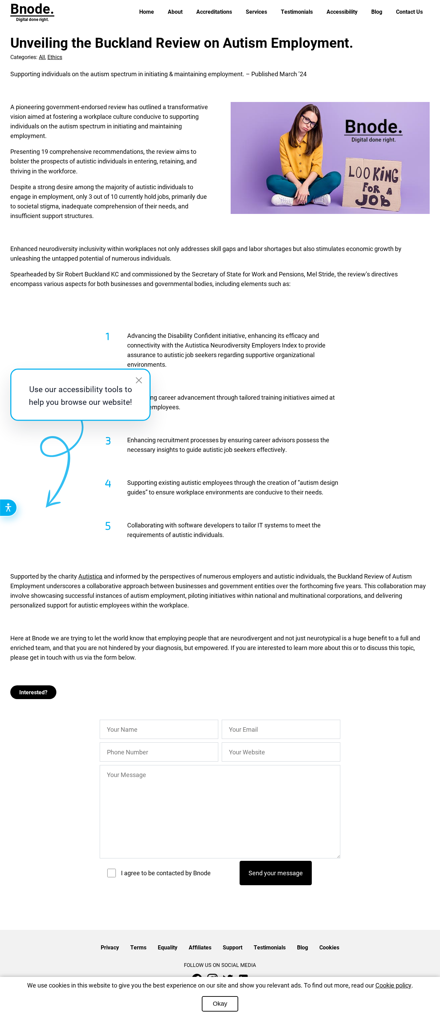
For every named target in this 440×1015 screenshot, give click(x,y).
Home (146, 11)
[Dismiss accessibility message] (138, 380)
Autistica (90, 576)
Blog (376, 11)
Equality (167, 947)
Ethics (54, 56)
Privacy (110, 947)
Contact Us (409, 11)
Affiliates (200, 947)
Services (256, 11)
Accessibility (342, 11)
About (175, 11)
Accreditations (214, 11)
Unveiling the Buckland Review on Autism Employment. (181, 42)
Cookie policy (393, 985)
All (42, 56)
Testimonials (297, 11)
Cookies (329, 947)
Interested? (33, 692)
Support (232, 947)
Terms (138, 947)
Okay (220, 1003)
